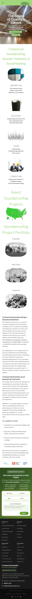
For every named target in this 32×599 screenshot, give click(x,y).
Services (19, 521)
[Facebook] (15, 597)
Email (9, 498)
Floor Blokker (5, 537)
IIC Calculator (5, 555)
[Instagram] (18, 597)
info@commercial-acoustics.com (11, 585)
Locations (20, 543)
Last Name (21, 493)
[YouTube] (20, 597)
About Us (19, 534)
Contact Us (19, 537)
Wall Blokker (5, 534)
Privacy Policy (9, 593)
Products (5, 521)
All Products (5, 540)
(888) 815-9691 (7, 583)
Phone (21, 498)
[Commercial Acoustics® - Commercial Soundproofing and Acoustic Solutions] (25, 2)
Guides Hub (4, 547)
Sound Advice (20, 531)
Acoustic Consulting (21, 525)
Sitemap (24, 593)
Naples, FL (19, 555)
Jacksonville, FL (20, 553)
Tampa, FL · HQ (20, 547)
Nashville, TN (20, 561)
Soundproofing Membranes (8, 525)
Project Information (15, 503)
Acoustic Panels (5, 528)
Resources (5, 543)
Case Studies (20, 528)
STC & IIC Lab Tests (6, 558)
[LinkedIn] (12, 597)
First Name (9, 493)
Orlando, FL (19, 550)
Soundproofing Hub (6, 550)
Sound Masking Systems (7, 531)
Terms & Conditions (17, 593)
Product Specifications (7, 561)
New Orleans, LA (20, 558)
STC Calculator (5, 553)
